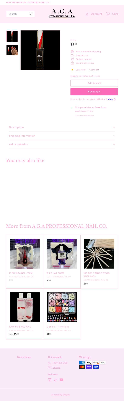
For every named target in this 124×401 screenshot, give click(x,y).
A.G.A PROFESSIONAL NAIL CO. (69, 226)
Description (16, 127)
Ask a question (18, 144)
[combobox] (20, 14)
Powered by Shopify (60, 394)
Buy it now (94, 91)
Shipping (74, 76)
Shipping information (22, 135)
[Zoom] (40, 50)
